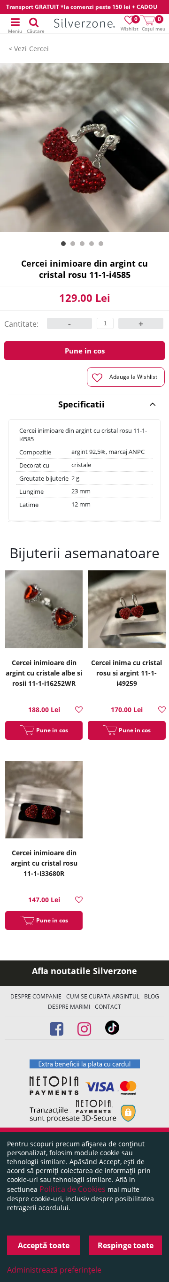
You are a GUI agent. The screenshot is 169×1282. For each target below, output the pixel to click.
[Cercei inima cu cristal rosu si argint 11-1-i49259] (127, 610)
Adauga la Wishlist (133, 377)
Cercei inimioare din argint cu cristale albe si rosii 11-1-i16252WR (44, 673)
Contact (108, 1007)
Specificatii (81, 404)
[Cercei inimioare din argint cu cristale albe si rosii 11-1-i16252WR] (44, 610)
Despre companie (35, 996)
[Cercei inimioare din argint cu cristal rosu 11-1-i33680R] (44, 801)
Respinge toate (126, 1245)
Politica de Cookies (72, 1189)
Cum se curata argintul (102, 996)
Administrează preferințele (54, 1270)
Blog (151, 996)
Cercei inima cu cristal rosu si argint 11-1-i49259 (126, 673)
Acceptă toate (43, 1245)
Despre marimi (69, 1007)
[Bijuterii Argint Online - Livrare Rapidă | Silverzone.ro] (84, 24)
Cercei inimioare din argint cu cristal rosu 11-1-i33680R (44, 863)
